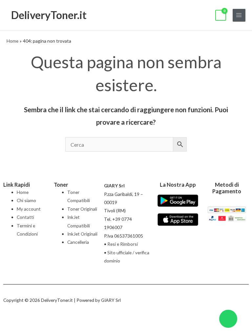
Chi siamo (26, 200)
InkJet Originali (82, 234)
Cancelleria (78, 242)
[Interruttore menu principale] (239, 15)
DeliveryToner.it (49, 15)
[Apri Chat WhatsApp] (228, 319)
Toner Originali (82, 209)
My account (29, 209)
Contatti (25, 217)
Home (23, 192)
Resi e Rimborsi (122, 244)
